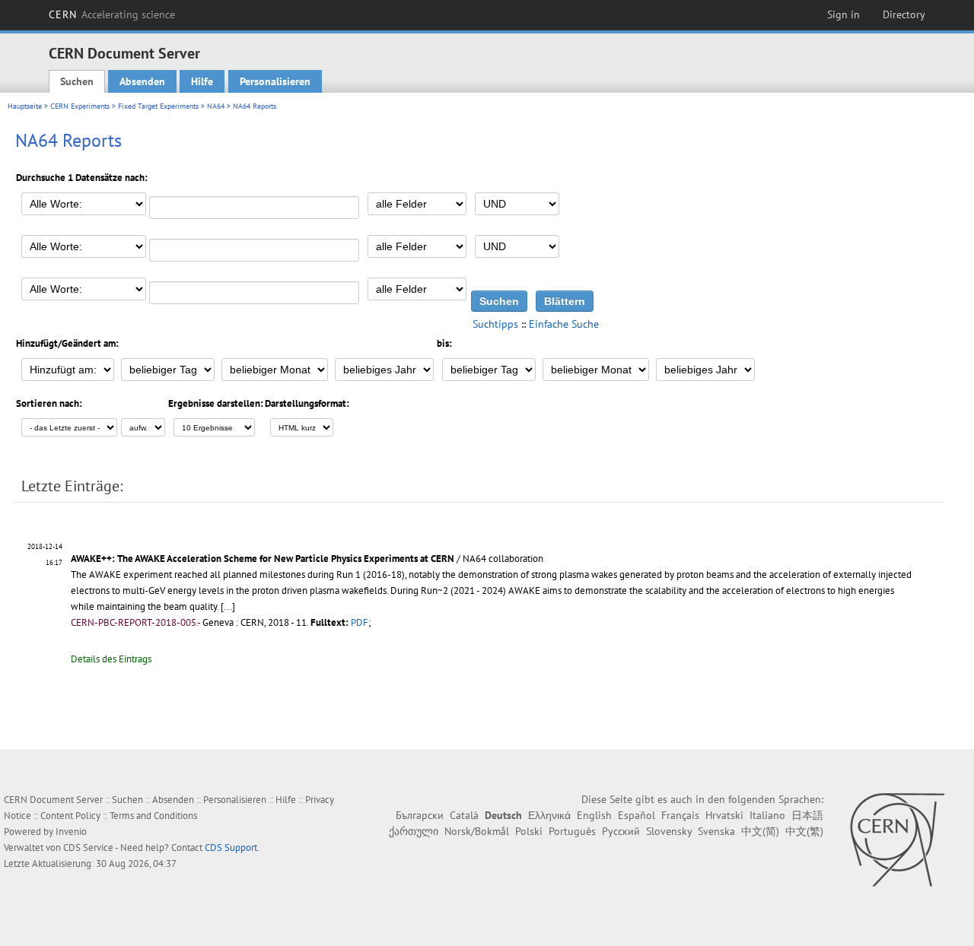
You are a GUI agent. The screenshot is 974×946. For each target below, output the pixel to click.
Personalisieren (275, 81)
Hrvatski (724, 815)
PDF (359, 622)
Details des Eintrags (111, 658)
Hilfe (202, 81)
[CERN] (897, 839)
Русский (621, 831)
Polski (529, 831)
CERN (112, 14)
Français (680, 815)
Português (572, 831)
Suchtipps (495, 324)
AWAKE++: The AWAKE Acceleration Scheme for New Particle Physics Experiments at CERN (262, 558)
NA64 (215, 106)
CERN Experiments (80, 106)
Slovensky (669, 831)
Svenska (716, 831)
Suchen (77, 81)
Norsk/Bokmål (476, 831)
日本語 (807, 815)
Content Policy (70, 815)
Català (464, 815)
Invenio (71, 831)
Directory (904, 14)
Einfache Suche (564, 324)
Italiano (767, 815)
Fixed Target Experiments (158, 106)
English (594, 815)
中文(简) (760, 831)
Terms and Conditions (153, 815)
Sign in (843, 14)
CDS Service (88, 847)
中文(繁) (804, 831)
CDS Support (231, 847)
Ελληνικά (549, 815)
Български (420, 815)
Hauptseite (25, 106)
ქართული (413, 831)
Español (636, 815)
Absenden (142, 81)
